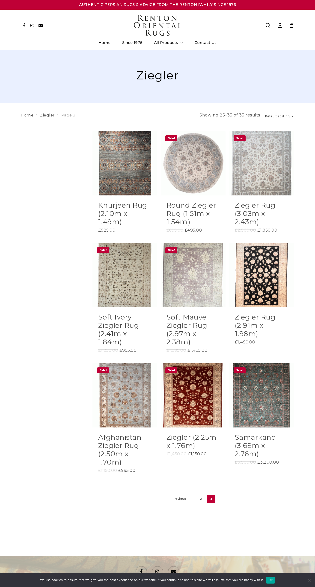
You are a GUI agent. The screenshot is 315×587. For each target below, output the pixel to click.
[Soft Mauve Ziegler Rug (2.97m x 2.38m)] (193, 275)
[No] (309, 580)
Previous (179, 498)
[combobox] (279, 116)
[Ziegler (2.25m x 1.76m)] (193, 395)
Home (27, 115)
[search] (268, 25)
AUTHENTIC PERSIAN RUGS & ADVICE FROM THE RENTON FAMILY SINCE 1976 (157, 5)
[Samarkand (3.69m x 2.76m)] (261, 395)
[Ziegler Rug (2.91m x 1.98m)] (261, 275)
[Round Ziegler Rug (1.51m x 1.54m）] (193, 163)
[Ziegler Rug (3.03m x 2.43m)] (261, 163)
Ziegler (47, 115)
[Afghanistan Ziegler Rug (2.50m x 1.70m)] (124, 395)
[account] (280, 25)
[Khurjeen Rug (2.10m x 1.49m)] (124, 163)
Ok (270, 580)
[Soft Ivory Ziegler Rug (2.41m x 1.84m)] (124, 275)
